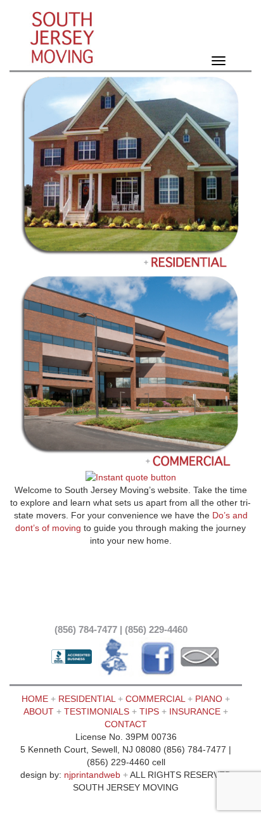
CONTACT (126, 724)
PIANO (208, 699)
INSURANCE (194, 711)
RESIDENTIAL (86, 699)
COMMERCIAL (155, 699)
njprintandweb (92, 775)
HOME (35, 699)
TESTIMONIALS (98, 711)
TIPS (149, 711)
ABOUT (38, 711)
